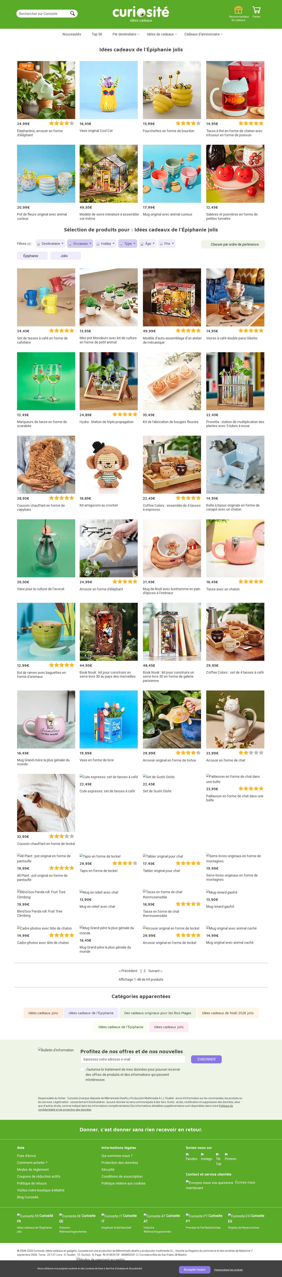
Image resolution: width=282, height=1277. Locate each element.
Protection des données (119, 1163)
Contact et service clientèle (208, 1174)
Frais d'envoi (26, 1156)
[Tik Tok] (218, 1160)
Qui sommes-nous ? (116, 1156)
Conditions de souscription (122, 1176)
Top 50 (97, 34)
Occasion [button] (80, 244)
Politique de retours (32, 1183)
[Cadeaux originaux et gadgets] (141, 11)
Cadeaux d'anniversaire (202, 34)
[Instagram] (206, 1157)
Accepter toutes (194, 1269)
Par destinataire (124, 34)
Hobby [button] (106, 244)
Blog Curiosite (27, 1197)
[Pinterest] (230, 1157)
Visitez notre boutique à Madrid (40, 1190)
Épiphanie (31, 256)
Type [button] (128, 244)
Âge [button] (148, 244)
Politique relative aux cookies (123, 1183)
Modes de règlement (33, 1170)
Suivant (155, 971)
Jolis (64, 256)
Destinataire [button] (51, 244)
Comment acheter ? (32, 1163)
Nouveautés (72, 34)
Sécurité (107, 1170)
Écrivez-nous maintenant (220, 1185)
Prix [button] (167, 244)
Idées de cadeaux (160, 34)
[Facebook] (191, 1157)
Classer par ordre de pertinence (235, 244)
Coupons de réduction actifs (38, 1176)
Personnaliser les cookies (228, 1269)
